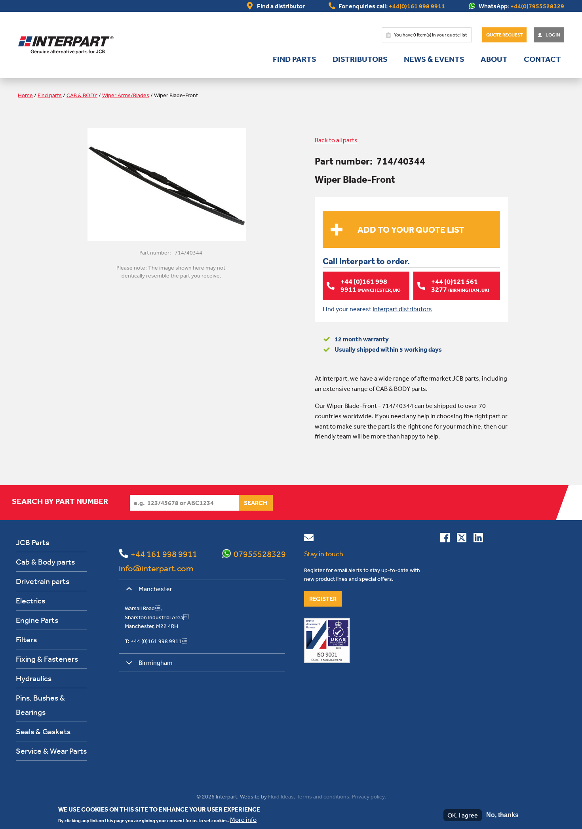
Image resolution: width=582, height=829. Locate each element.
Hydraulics (33, 678)
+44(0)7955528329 (537, 6)
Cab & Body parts (45, 561)
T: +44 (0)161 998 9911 (156, 641)
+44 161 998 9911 (164, 554)
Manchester (155, 589)
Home (25, 95)
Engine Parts (37, 619)
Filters (26, 639)
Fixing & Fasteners (47, 658)
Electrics (30, 600)
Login (553, 35)
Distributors (360, 59)
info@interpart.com (156, 568)
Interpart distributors (402, 309)
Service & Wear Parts (51, 750)
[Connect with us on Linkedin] (478, 539)
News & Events (434, 59)
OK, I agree (462, 815)
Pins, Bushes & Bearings (40, 704)
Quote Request (504, 35)
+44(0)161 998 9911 (417, 6)
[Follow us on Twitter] (461, 539)
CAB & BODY (82, 95)
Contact (542, 59)
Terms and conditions (323, 796)
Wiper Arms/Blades (125, 95)
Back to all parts (336, 140)
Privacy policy (368, 796)
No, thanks (502, 815)
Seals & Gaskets (43, 731)
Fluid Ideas (281, 796)
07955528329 (260, 554)
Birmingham (156, 662)
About (494, 59)
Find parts (294, 59)
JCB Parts (32, 542)
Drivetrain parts (42, 581)
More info (243, 819)
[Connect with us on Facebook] (445, 539)
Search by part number (60, 501)
